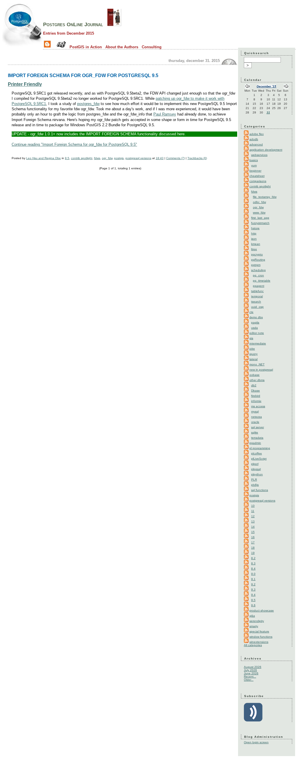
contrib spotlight (81, 158)
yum (254, 165)
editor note (256, 333)
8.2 (253, 558)
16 (253, 537)
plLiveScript (259, 458)
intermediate (257, 343)
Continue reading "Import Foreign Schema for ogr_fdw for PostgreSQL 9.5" (74, 144)
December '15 (266, 86)
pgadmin (255, 443)
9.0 (253, 573)
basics (253, 160)
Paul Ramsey (164, 114)
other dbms (257, 380)
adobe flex (256, 134)
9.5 (67, 158)
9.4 (253, 594)
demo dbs (256, 317)
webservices (259, 155)
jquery (253, 353)
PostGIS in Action (86, 47)
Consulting (152, 47)
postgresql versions (138, 158)
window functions (260, 636)
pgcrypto (257, 254)
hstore (255, 228)
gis (251, 338)
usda (254, 327)
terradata (257, 437)
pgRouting (258, 259)
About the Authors (121, 47)
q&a (252, 615)
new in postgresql (261, 369)
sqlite (254, 432)
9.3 (253, 589)
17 (253, 542)
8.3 (253, 563)
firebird (255, 395)
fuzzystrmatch (260, 223)
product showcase (261, 610)
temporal (257, 296)
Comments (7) (175, 158)
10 (253, 505)
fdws (97, 158)
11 (252, 511)
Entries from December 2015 (68, 33)
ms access (258, 406)
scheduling (258, 270)
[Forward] (286, 86)
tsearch (256, 301)
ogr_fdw (107, 158)
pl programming (259, 448)
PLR (254, 479)
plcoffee (256, 453)
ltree (254, 249)
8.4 (253, 568)
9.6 (253, 605)
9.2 (253, 584)
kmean (255, 244)
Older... (248, 679)
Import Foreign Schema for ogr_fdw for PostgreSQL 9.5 (83, 75)
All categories (253, 645)
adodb (253, 139)
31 (268, 112)
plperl (254, 463)
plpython (257, 474)
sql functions (259, 490)
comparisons (257, 181)
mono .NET (257, 364)
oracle (255, 422)
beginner (255, 170)
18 (253, 547)
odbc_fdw (259, 202)
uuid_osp (257, 306)
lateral (253, 359)
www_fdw (259, 212)
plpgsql (256, 469)
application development (265, 149)
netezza (256, 416)
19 (253, 552)
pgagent (258, 285)
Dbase (255, 390)
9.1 (253, 579)
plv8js (255, 484)
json (254, 238)
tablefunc (257, 291)
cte (251, 312)
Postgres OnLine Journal (73, 24)
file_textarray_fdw (264, 196)
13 (253, 521)
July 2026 (250, 670)
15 (253, 532)
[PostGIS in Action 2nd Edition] (114, 24)
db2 (253, 385)
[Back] (247, 86)
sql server (257, 427)
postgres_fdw (88, 104)
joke (252, 348)
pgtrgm (255, 264)
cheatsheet (257, 175)
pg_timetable (261, 280)
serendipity (256, 621)
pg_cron (258, 275)
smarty (253, 626)
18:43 (160, 158)
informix (256, 401)
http (253, 233)
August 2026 (252, 667)
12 (253, 516)
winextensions (258, 642)
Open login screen (256, 742)
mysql (255, 411)
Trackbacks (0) (197, 158)
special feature (259, 631)
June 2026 (251, 673)
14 (253, 526)
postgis (119, 158)
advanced (256, 144)
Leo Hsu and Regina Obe (43, 158)
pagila (255, 322)
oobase (254, 374)
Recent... (250, 676)
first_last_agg (260, 217)
